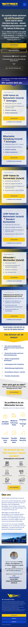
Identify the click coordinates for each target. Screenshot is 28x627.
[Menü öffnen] (24, 4)
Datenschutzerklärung (6, 624)
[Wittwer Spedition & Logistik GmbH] (10, 4)
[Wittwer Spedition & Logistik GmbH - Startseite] (14, 595)
